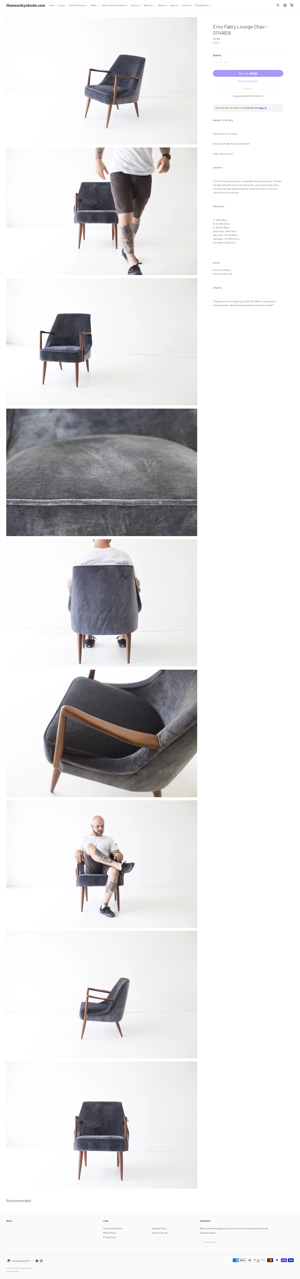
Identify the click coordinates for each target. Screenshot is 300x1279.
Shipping (237, 96)
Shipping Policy (159, 1228)
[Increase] (225, 62)
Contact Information (113, 1228)
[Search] (278, 5)
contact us (186, 5)
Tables (93, 5)
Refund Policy (109, 1232)
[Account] (285, 5)
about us (174, 5)
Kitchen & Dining (77, 5)
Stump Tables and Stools (113, 5)
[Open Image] (101, 80)
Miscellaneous (201, 5)
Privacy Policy (109, 1237)
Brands (161, 5)
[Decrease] (216, 62)
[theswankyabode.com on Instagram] (41, 1260)
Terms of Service (160, 1232)
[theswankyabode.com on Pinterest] (36, 1260)
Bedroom (148, 5)
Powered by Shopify (12, 1271)
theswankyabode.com (26, 1268)
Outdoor (134, 5)
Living (60, 5)
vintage (216, 38)
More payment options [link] (248, 81)
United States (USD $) (20, 1261)
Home (51, 5)
